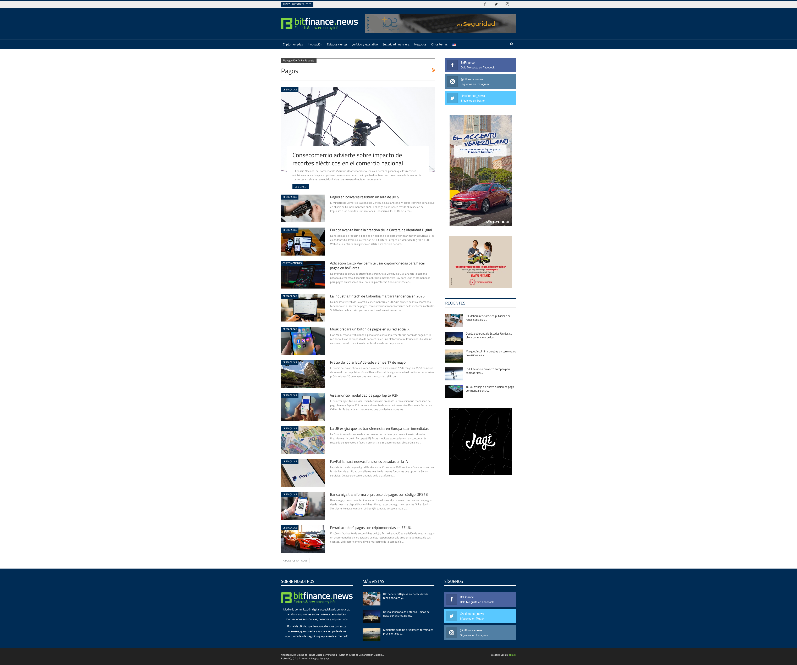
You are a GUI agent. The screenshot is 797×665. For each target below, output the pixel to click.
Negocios (420, 44)
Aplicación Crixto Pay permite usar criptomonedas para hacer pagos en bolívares (377, 265)
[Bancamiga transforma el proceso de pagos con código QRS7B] (303, 506)
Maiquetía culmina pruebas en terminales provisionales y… (491, 353)
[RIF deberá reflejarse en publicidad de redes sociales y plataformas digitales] (454, 320)
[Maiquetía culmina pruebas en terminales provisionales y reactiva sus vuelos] (454, 356)
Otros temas (439, 44)
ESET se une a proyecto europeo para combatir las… (488, 371)
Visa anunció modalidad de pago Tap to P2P (364, 395)
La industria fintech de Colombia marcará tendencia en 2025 (377, 296)
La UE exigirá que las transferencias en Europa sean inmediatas (379, 428)
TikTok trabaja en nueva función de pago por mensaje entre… (490, 389)
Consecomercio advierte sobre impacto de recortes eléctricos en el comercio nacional (347, 159)
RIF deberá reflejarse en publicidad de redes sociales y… (488, 318)
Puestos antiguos (296, 561)
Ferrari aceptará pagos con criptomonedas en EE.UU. (371, 527)
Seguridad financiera (396, 44)
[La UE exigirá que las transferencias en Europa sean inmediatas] (303, 440)
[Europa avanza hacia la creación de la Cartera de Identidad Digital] (303, 241)
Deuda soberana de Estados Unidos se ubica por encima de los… (489, 335)
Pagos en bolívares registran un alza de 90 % (364, 197)
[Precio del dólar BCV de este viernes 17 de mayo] (303, 374)
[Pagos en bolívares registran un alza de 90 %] (303, 208)
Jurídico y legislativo (365, 44)
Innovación (315, 44)
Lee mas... (300, 187)
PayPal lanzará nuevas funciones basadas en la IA (369, 461)
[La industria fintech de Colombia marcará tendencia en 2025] (303, 308)
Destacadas (289, 89)
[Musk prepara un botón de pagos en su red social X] (303, 340)
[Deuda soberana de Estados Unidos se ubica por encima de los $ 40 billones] (454, 338)
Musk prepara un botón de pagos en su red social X (370, 329)
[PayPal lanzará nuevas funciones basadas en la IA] (303, 473)
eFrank (512, 655)
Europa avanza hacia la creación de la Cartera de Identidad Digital (381, 230)
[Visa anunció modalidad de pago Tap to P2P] (303, 407)
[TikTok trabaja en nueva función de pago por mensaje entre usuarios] (454, 391)
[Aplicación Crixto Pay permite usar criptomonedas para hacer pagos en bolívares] (303, 275)
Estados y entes (337, 44)
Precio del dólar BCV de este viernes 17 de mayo (368, 362)
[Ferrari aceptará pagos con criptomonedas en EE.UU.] (303, 539)
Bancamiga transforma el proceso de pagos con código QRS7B (379, 494)
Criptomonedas (293, 44)
